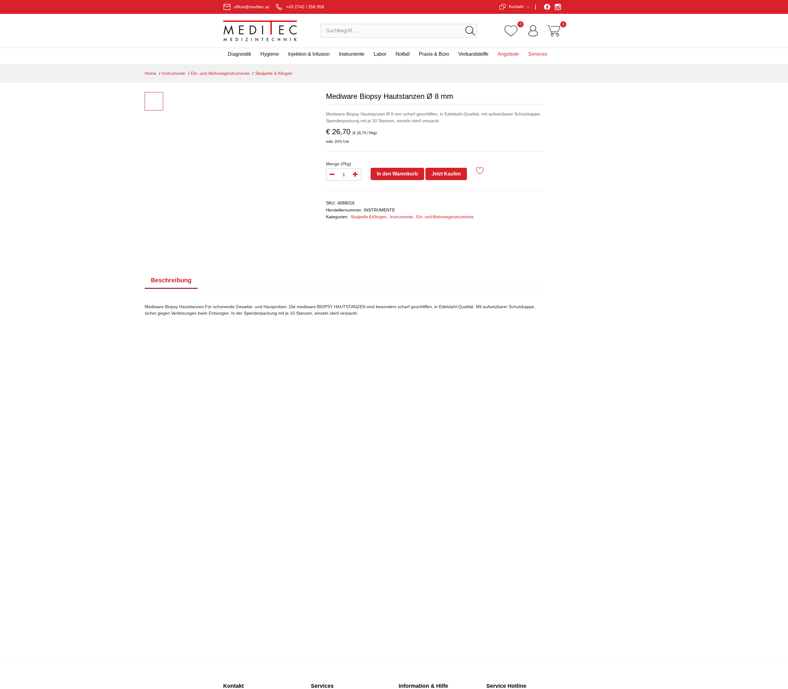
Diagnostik (239, 54)
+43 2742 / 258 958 (305, 6)
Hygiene (269, 54)
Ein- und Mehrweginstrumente (220, 73)
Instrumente (351, 54)
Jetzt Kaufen (446, 173)
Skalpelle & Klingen (273, 73)
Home (150, 73)
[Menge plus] (355, 174)
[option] (241, 153)
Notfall (403, 54)
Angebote (508, 54)
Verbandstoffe (473, 54)
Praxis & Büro (434, 54)
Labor (380, 54)
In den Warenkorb (397, 173)
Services (537, 54)
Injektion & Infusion (309, 54)
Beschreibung (171, 280)
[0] (511, 30)
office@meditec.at (251, 6)
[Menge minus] (332, 174)
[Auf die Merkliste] (480, 172)
